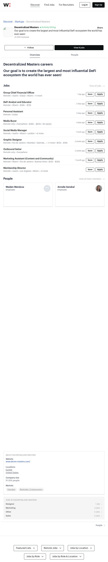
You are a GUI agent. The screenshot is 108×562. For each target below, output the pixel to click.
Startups (19, 22)
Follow (30, 48)
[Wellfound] (6, 5)
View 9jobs (79, 48)
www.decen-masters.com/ (18, 462)
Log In (85, 5)
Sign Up (98, 5)
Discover (35, 5)
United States (12, 473)
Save (90, 94)
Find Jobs (49, 5)
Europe (9, 470)
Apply (100, 94)
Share (100, 28)
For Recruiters (66, 5)
